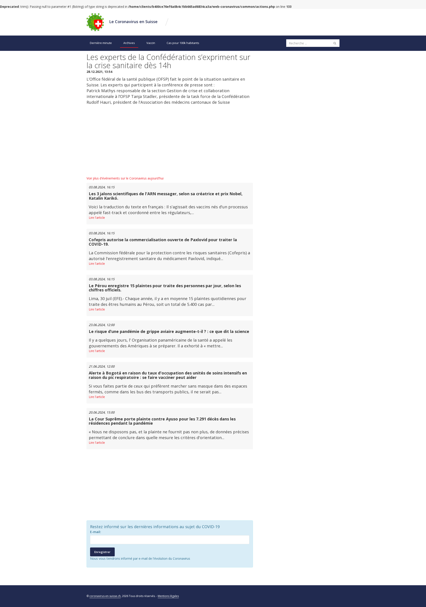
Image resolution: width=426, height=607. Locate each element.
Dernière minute (101, 43)
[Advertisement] (170, 140)
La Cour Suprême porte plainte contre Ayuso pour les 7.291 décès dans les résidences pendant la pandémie (162, 421)
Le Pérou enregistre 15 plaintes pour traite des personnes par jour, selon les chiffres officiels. (165, 288)
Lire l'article (97, 217)
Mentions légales (168, 596)
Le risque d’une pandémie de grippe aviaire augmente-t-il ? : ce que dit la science (169, 331)
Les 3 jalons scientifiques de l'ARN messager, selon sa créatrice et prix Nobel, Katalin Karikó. (166, 196)
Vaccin (150, 43)
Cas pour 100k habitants (183, 43)
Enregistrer (102, 552)
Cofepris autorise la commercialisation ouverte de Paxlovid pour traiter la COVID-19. (163, 242)
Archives (129, 43)
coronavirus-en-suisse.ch (105, 596)
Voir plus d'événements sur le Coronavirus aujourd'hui (125, 178)
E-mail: (95, 532)
